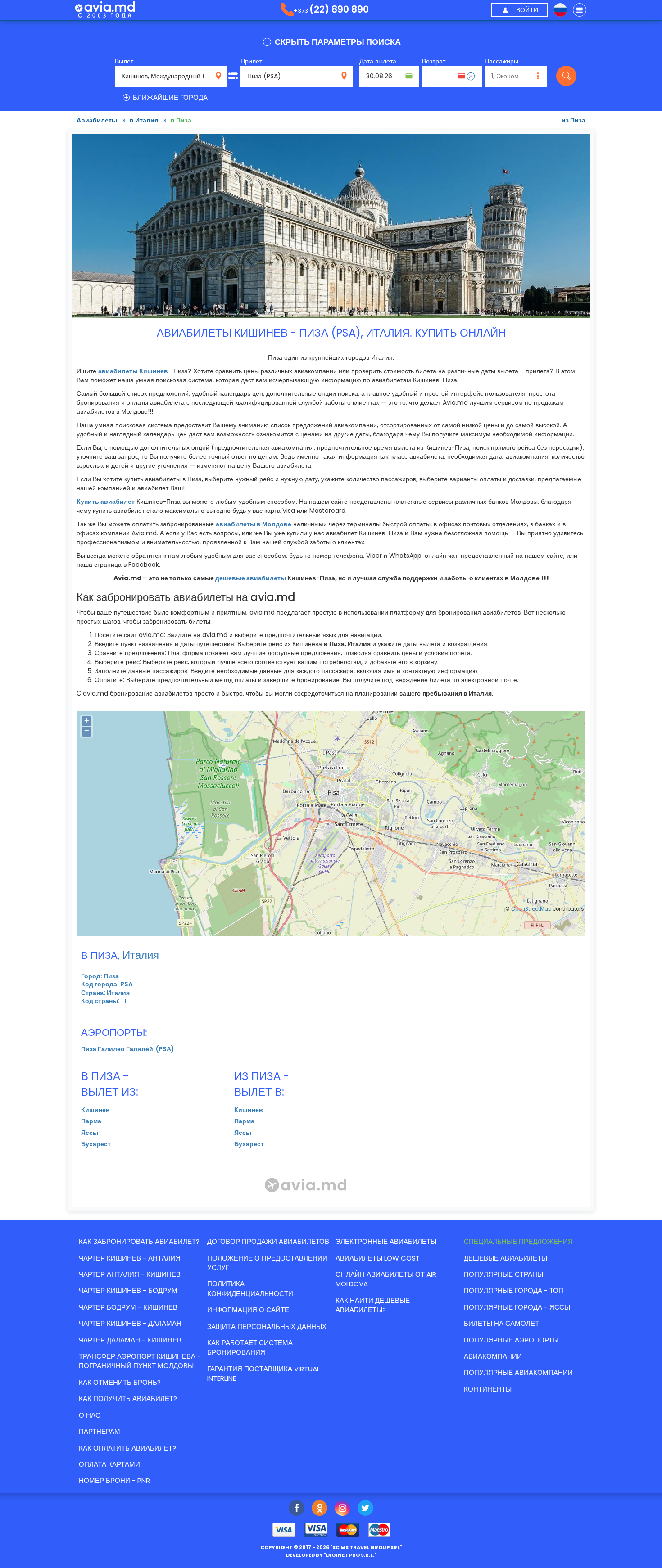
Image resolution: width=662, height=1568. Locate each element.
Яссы (89, 1132)
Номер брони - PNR (114, 1480)
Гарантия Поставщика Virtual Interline (263, 1373)
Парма (91, 1120)
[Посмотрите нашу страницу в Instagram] (342, 1509)
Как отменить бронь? (120, 1382)
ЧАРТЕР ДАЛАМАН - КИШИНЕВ (130, 1340)
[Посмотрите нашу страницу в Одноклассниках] (319, 1509)
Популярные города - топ (513, 1290)
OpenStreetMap (531, 909)
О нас (89, 1415)
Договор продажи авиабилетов (268, 1241)
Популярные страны (503, 1274)
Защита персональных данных (266, 1326)
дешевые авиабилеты (250, 578)
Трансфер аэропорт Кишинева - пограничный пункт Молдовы (140, 1360)
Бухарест (96, 1143)
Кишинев (95, 1109)
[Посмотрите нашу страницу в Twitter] (365, 1509)
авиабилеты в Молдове (253, 524)
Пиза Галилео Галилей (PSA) (127, 1048)
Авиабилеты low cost (378, 1258)
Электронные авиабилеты (386, 1241)
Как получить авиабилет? (128, 1398)
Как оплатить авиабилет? (127, 1448)
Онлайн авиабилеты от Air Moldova (386, 1279)
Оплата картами (109, 1464)
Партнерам (99, 1431)
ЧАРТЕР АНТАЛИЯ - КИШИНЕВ (130, 1274)
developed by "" (331, 1555)
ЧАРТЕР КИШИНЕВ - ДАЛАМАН (130, 1323)
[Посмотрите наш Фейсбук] (296, 1509)
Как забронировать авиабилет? (139, 1241)
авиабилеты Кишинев (133, 370)
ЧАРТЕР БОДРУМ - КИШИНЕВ (128, 1307)
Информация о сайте (248, 1310)
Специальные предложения (518, 1241)
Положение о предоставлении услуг (267, 1262)
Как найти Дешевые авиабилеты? (373, 1305)
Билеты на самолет (501, 1323)
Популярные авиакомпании (518, 1372)
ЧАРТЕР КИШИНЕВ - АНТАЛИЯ (130, 1258)
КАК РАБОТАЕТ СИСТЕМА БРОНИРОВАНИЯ (250, 1347)
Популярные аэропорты (511, 1340)
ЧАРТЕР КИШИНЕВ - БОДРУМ (128, 1290)
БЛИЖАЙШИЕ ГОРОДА (169, 97)
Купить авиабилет (106, 501)
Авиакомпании (493, 1356)
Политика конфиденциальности (250, 1288)
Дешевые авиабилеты (505, 1258)
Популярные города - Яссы (517, 1307)
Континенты (488, 1389)
